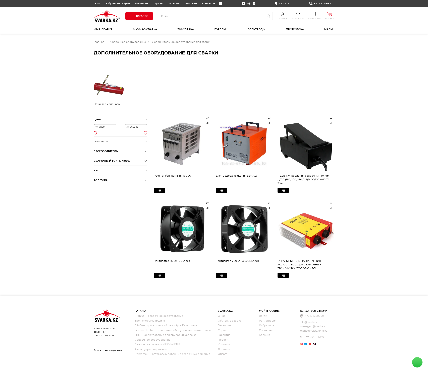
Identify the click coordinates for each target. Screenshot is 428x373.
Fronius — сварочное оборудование (159, 315)
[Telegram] (248, 3)
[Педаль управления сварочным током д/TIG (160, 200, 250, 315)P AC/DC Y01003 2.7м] (306, 143)
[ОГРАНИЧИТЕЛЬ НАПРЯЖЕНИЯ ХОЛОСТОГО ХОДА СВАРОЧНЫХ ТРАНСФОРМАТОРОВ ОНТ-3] (306, 228)
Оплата (222, 353)
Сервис (158, 3)
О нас (97, 3)
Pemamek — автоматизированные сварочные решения (172, 353)
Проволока (295, 29)
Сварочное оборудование (128, 41)
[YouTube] (254, 3)
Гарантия (174, 3)
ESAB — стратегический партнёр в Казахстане (166, 325)
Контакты (208, 3)
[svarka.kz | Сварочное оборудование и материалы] (107, 315)
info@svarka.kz (309, 322)
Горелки (220, 29)
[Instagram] (243, 3)
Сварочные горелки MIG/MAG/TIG (157, 344)
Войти (263, 315)
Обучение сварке (118, 3)
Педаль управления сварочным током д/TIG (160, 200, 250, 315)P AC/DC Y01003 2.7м (303, 179)
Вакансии (141, 3)
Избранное (266, 325)
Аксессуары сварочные (151, 349)
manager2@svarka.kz (313, 330)
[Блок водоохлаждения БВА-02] (244, 143)
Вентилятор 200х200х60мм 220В (237, 260)
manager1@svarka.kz (313, 326)
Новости (191, 3)
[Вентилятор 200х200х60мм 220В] (244, 228)
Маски (329, 29)
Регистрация (267, 320)
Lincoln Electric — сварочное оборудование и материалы (173, 330)
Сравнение (266, 330)
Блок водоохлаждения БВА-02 (236, 175)
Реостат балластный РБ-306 (172, 175)
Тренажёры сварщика (150, 320)
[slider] (95, 132)
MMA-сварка (103, 29)
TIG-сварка (185, 29)
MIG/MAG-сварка (145, 29)
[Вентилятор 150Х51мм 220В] (182, 228)
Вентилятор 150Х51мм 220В (172, 260)
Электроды (256, 29)
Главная (99, 41)
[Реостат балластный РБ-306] (182, 143)
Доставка (224, 349)
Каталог (142, 16)
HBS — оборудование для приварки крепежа (165, 334)
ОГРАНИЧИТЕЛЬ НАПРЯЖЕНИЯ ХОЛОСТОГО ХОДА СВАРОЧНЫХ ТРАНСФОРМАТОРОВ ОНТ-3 (299, 264)
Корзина (265, 334)
